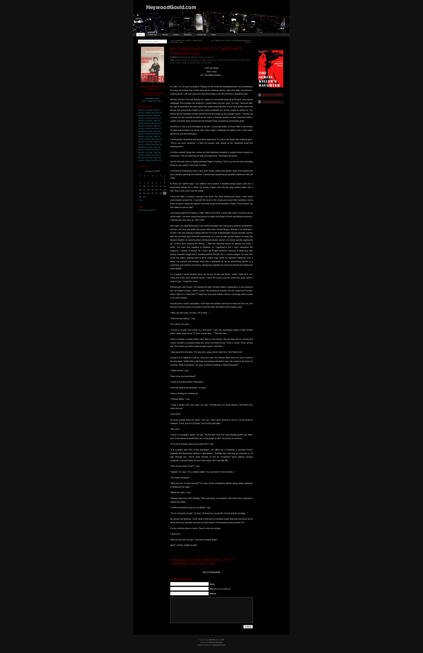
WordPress (213, 640)
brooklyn (203, 60)
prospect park (195, 63)
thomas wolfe (206, 63)
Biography (188, 34)
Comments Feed (218, 645)
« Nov (140, 200)
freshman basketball (230, 60)
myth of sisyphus (182, 63)
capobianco (211, 60)
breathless (195, 60)
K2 (223, 640)
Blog (140, 34)
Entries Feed (203, 645)
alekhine (178, 60)
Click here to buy (152, 98)
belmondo (186, 60)
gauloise (242, 60)
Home (213, 34)
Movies (165, 34)
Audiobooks (152, 34)
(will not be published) (220, 589)
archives (200, 57)
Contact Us (201, 34)
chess (219, 60)
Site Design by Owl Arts (147, 210)
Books (175, 34)
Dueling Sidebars (216, 642)
